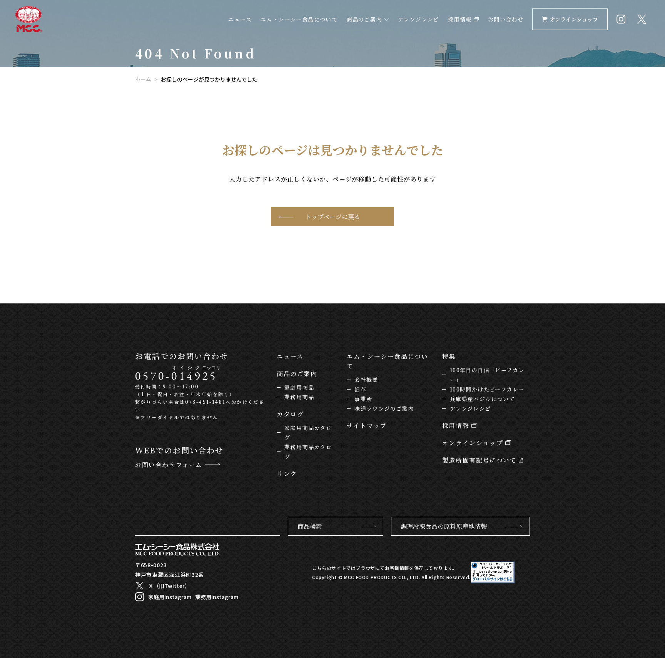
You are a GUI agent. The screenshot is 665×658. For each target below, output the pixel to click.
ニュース (240, 19)
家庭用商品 (299, 387)
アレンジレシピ (418, 19)
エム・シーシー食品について (299, 19)
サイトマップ (367, 425)
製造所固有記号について (480, 460)
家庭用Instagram (169, 597)
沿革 (360, 389)
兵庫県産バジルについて (482, 399)
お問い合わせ (505, 19)
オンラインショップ (574, 19)
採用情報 (461, 19)
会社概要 (366, 379)
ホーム (143, 79)
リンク (287, 473)
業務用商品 (299, 397)
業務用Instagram (216, 597)
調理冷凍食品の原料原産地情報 (444, 526)
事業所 (363, 399)
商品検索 (309, 526)
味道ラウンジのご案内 (384, 408)
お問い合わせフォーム (170, 464)
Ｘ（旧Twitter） (169, 586)
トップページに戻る (332, 216)
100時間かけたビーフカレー (487, 389)
